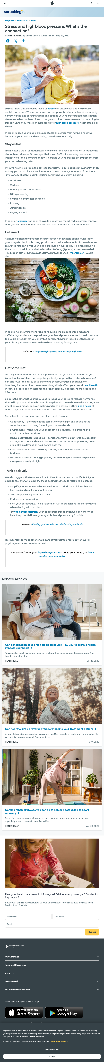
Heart (33, 20)
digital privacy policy (59, 1041)
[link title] (52, 3)
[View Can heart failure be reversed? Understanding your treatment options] (52, 696)
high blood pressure (67, 122)
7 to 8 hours (84, 406)
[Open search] (98, 3)
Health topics (22, 20)
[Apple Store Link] (24, 1012)
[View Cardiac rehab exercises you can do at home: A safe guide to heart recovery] (52, 777)
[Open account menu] (91, 3)
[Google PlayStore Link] (64, 1012)
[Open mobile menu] (4, 3)
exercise (23, 221)
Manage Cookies (52, 1049)
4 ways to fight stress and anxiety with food (57, 351)
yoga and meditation (26, 511)
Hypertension (76, 252)
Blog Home (9, 20)
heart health (91, 385)
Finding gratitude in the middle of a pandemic (57, 524)
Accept (52, 1056)
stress (51, 108)
